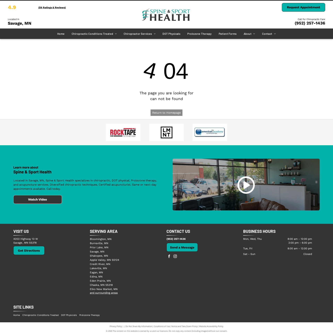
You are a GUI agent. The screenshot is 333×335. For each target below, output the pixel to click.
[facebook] (169, 257)
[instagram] (175, 257)
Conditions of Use (162, 326)
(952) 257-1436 (310, 23)
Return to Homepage (166, 112)
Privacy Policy (116, 326)
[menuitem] (61, 34)
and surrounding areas (104, 292)
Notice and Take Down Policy (184, 326)
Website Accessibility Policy (211, 326)
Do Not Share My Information (139, 326)
